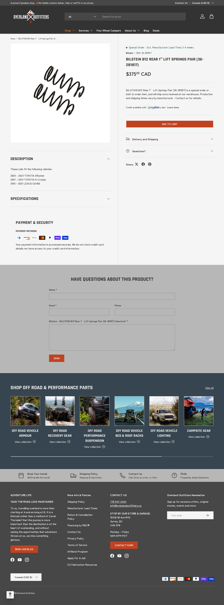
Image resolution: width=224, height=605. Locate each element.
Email (52, 305)
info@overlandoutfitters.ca (126, 505)
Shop (68, 30)
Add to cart (170, 123)
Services (84, 30)
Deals (156, 30)
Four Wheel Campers (109, 30)
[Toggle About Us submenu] (138, 30)
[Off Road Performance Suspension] (94, 411)
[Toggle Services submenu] (91, 30)
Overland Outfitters (26, 593)
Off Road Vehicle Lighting (164, 433)
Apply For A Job (76, 558)
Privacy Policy (75, 538)
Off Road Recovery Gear (60, 433)
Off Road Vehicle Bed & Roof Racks (129, 433)
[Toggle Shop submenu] (73, 30)
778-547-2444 (118, 501)
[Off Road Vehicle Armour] (25, 411)
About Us (130, 30)
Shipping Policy (76, 501)
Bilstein (129, 52)
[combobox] (125, 16)
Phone (118, 305)
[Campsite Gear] (198, 411)
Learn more (173, 107)
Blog (146, 30)
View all (209, 388)
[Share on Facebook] (143, 164)
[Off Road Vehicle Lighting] (164, 411)
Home (12, 38)
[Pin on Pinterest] (149, 164)
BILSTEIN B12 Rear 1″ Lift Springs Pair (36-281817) (38, 38)
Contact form (124, 545)
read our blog (24, 549)
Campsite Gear (199, 431)
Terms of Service (77, 545)
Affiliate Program (77, 551)
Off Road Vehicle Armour (25, 433)
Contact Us (181, 2)
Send (57, 358)
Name (52, 289)
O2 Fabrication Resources (82, 564)
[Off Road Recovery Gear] (60, 411)
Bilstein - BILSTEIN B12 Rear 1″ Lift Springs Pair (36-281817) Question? (87, 321)
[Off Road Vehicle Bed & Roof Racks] (129, 411)
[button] (211, 16)
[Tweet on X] (136, 164)
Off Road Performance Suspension (95, 436)
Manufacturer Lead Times (82, 508)
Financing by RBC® (78, 525)
